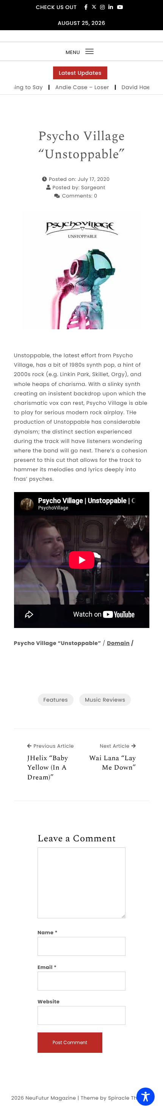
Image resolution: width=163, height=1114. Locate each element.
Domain (118, 643)
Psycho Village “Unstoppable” (81, 146)
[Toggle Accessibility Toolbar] (145, 1096)
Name (48, 932)
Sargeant (93, 187)
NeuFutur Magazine (50, 1098)
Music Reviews (105, 700)
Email (47, 967)
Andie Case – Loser (75, 87)
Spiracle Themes (130, 1098)
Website (49, 1001)
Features (56, 700)
